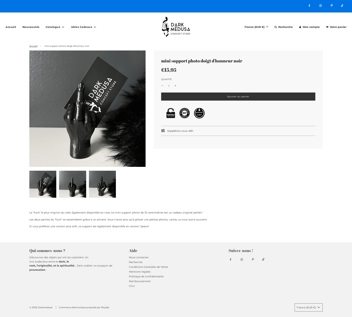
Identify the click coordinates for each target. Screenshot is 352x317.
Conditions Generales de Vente (148, 267)
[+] (175, 86)
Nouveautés (30, 26)
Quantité (166, 79)
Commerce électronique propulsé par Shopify (84, 307)
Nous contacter (139, 257)
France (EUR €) (255, 26)
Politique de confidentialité (146, 276)
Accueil (11, 26)
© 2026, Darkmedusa (40, 307)
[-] (162, 86)
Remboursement (140, 281)
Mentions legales (140, 271)
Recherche (135, 262)
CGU (132, 286)
